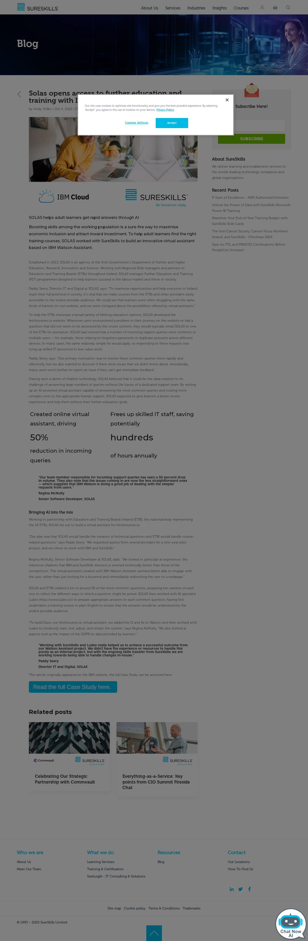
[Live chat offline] (291, 924)
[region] (155, 115)
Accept (172, 122)
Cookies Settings (136, 122)
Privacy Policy (165, 109)
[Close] (227, 100)
